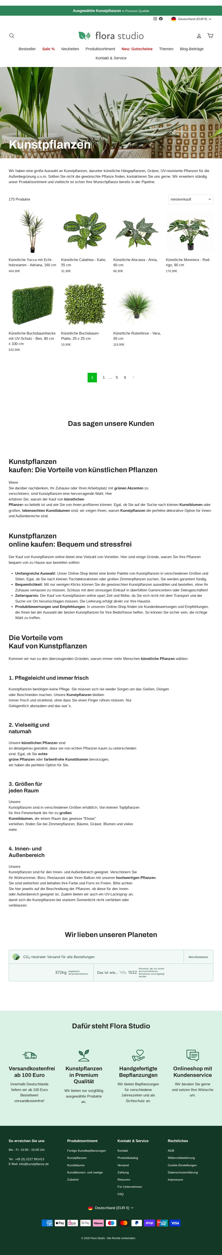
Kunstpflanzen (77, 1158)
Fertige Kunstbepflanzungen (86, 1150)
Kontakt (123, 1150)
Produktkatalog (128, 1158)
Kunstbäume (76, 1165)
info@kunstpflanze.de (34, 1164)
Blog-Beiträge (192, 49)
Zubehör (73, 1179)
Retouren (124, 1179)
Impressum (175, 1179)
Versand (123, 1165)
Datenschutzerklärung (183, 1172)
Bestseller (27, 49)
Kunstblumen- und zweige (85, 1172)
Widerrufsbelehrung (181, 1158)
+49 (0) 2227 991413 (29, 1159)
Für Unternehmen (130, 1186)
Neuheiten (70, 49)
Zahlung (123, 1172)
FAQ (121, 1194)
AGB (171, 1150)
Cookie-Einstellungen (182, 1165)
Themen (166, 49)
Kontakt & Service (111, 58)
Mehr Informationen (198, 956)
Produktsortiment (100, 49)
